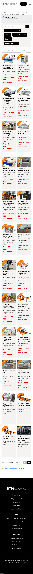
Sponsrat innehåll (16, 529)
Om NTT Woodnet (16, 548)
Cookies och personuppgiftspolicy (16, 518)
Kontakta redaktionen (16, 538)
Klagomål (16, 525)
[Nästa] (29, 462)
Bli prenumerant (16, 499)
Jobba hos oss (16, 545)
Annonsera (16, 505)
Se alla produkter (16, 509)
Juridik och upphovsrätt (16, 522)
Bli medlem (16, 502)
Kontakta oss (16, 541)
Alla (3, 18)
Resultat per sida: (8, 462)
